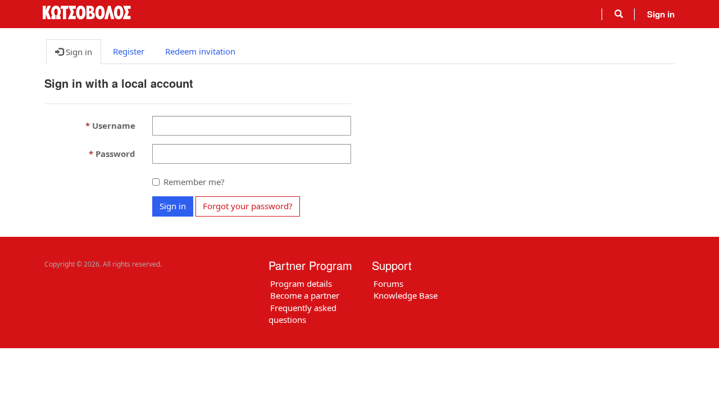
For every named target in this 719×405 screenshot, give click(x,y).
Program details (301, 283)
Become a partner (304, 295)
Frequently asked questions (302, 313)
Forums (388, 283)
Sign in (173, 206)
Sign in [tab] (77, 51)
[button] (618, 14)
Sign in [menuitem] (661, 14)
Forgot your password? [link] (248, 206)
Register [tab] (128, 51)
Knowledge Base (406, 295)
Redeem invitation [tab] (200, 51)
